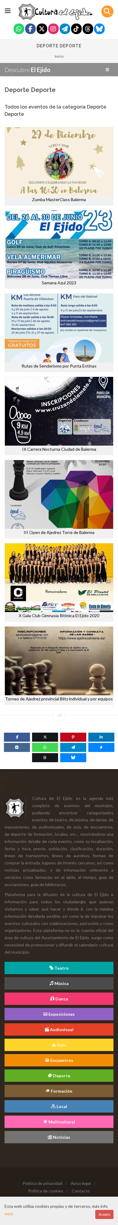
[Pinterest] (73, 737)
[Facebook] (30, 29)
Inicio (59, 56)
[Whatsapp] (19, 29)
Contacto (81, 1190)
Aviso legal (81, 1183)
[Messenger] (101, 747)
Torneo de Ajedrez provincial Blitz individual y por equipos (59, 698)
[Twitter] (42, 29)
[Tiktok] (76, 29)
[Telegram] (65, 29)
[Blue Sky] (99, 29)
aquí (8, 1213)
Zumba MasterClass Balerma (59, 199)
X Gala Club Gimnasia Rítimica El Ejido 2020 (59, 615)
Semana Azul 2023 (59, 282)
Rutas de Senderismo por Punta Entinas (59, 365)
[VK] (17, 747)
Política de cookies (45, 1190)
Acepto (104, 1214)
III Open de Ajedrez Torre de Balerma (59, 532)
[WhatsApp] (45, 747)
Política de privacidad (42, 1183)
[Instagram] (53, 29)
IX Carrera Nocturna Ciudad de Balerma (59, 449)
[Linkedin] (101, 737)
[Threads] (88, 29)
